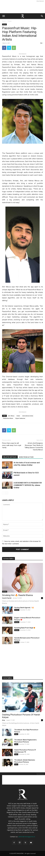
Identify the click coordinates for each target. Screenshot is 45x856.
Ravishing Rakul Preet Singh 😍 (24, 628)
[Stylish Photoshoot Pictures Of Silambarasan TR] (7, 752)
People (10, 21)
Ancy (3, 720)
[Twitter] (9, 48)
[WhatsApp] (14, 48)
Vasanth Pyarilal (6, 598)
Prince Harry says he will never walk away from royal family (11, 445)
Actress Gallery (8, 558)
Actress (4, 591)
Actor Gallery (7, 678)
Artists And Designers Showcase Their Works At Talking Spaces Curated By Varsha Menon (33, 446)
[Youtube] (31, 843)
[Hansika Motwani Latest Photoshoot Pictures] (7, 640)
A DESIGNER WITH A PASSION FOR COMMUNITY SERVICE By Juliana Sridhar (28, 485)
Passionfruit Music (8, 418)
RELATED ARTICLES (9, 457)
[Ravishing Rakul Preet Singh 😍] (7, 630)
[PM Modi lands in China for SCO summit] (7, 475)
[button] (3, 16)
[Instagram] (20, 842)
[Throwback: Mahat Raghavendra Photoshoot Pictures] (7, 742)
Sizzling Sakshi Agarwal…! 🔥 (24, 607)
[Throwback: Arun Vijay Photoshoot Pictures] (7, 732)
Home (4, 21)
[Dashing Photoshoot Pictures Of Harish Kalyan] (22, 697)
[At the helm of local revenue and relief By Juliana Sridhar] (7, 465)
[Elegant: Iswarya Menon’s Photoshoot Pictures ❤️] (7, 620)
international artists (27, 416)
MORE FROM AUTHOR (26, 457)
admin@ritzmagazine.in (26, 837)
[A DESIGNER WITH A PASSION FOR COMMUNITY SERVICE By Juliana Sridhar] (7, 485)
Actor (4, 711)
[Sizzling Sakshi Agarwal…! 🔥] (7, 610)
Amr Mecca (11, 416)
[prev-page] (3, 493)
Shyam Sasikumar (20, 418)
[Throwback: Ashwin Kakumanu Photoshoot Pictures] (7, 762)
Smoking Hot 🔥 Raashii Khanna (17, 595)
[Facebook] (4, 48)
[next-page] (6, 493)
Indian (18, 416)
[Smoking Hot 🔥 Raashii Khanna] (22, 578)
